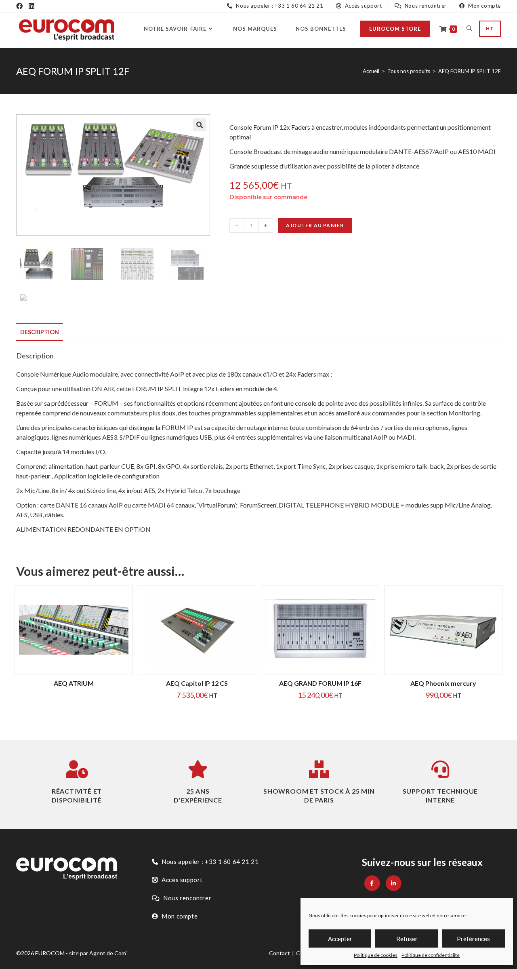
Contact (279, 953)
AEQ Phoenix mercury (443, 683)
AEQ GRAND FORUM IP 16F (320, 683)
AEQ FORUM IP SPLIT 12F (469, 71)
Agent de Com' (108, 953)
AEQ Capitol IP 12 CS (197, 683)
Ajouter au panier (315, 225)
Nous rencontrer (425, 5)
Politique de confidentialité (430, 955)
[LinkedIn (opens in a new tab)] (31, 6)
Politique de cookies (375, 955)
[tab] (39, 332)
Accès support (362, 5)
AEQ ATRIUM (74, 683)
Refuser (407, 938)
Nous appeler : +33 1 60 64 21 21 (279, 5)
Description (39, 332)
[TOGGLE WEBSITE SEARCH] (469, 29)
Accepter (340, 938)
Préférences (473, 938)
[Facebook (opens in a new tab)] (19, 6)
